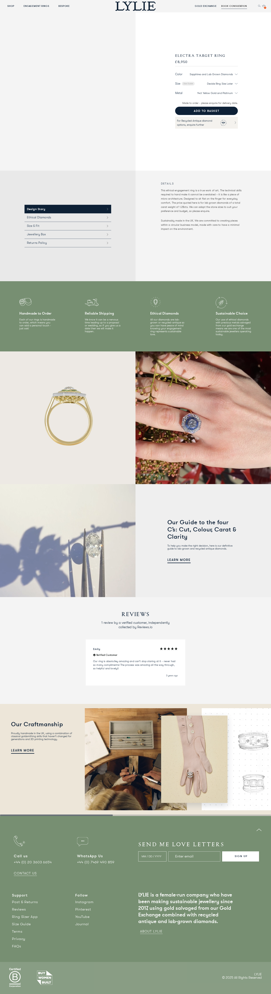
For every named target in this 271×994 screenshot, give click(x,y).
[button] (135, 662)
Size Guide (188, 83)
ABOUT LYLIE (151, 931)
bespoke (64, 5)
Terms (17, 931)
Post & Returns (25, 902)
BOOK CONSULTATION (234, 5)
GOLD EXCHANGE (206, 5)
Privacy (18, 939)
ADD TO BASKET (206, 111)
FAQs (16, 946)
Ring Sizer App (25, 917)
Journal (82, 924)
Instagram (84, 902)
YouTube (82, 917)
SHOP (10, 5)
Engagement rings (36, 5)
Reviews (19, 909)
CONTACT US (25, 873)
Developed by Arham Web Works (250, 981)
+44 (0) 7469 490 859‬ (95, 862)
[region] (135, 662)
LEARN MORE (179, 560)
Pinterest (83, 909)
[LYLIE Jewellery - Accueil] (135, 6)
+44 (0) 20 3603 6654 (33, 862)
